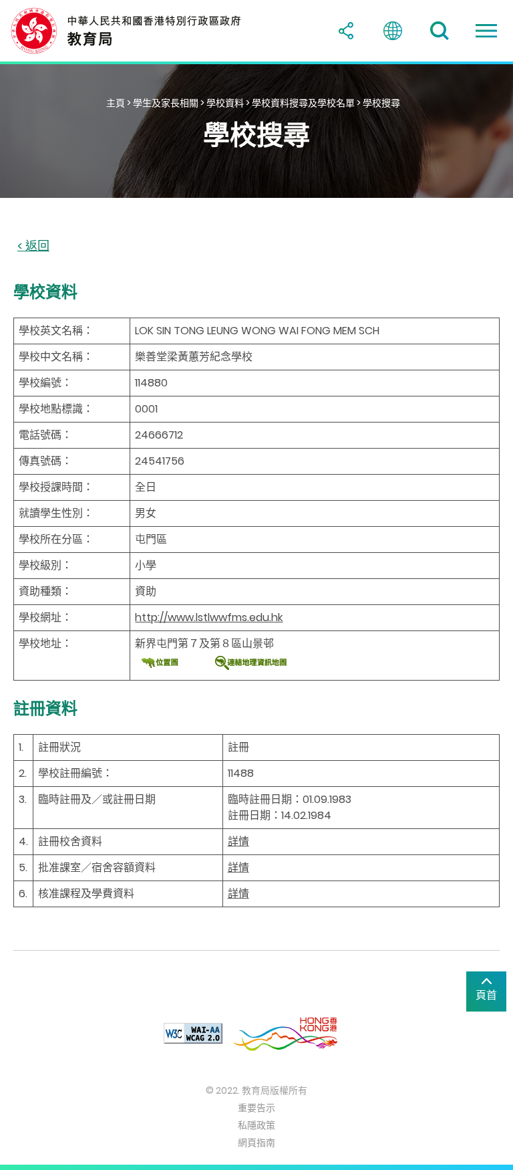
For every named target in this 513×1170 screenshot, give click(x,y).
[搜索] (439, 30)
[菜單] (486, 30)
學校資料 (225, 103)
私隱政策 (256, 1125)
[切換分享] (346, 30)
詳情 (238, 841)
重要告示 (256, 1108)
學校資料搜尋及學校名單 (303, 103)
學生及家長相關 (165, 103)
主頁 (115, 103)
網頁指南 (256, 1142)
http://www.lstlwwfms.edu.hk (209, 617)
